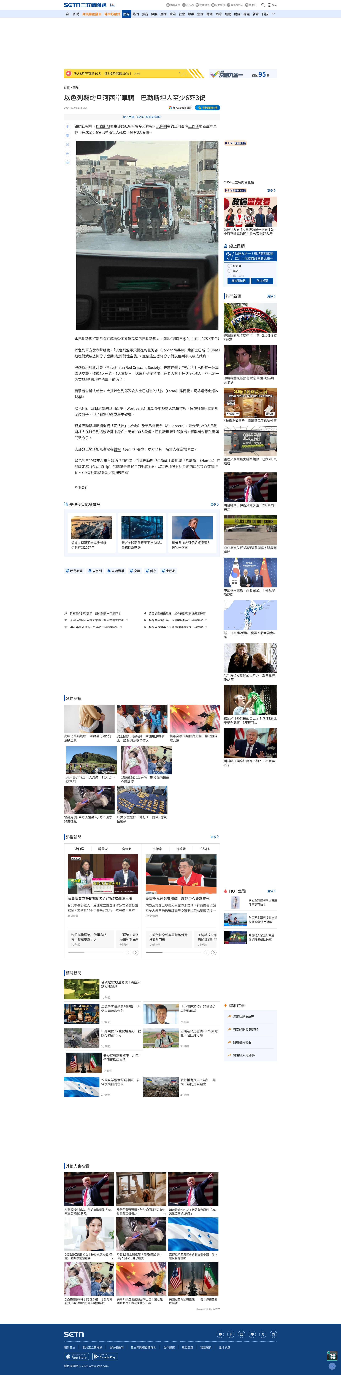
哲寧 (117, 449)
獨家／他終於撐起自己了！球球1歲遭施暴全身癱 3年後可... (250, 720)
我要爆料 (206, 1347)
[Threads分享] (67, 144)
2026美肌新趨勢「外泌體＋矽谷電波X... (95, 627)
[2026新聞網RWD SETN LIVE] (112, 5)
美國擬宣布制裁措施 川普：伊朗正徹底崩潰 (193, 1301)
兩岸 (219, 14)
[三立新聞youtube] (220, 1334)
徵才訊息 (224, 1347)
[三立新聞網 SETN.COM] (68, 14)
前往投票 (262, 280)
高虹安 (126, 848)
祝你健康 (204, 5)
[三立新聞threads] (273, 1334)
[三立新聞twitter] (262, 1334)
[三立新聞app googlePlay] (104, 1356)
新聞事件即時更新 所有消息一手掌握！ (95, 613)
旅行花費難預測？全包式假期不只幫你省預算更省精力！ (141, 1211)
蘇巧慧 (237, 266)
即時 (76, 14)
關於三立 (69, 1347)
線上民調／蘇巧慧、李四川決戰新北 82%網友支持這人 (141, 738)
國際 (126, 14)
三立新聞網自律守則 (143, 1347)
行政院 (181, 848)
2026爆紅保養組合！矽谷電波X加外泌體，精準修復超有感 (89, 1256)
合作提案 (169, 1347)
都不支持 (238, 276)
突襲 (210, 466)
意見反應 (187, 1347)
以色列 (161, 126)
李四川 (237, 271)
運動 (228, 14)
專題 (246, 14)
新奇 (256, 14)
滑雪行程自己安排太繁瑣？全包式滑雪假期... (98, 620)
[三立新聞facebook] (231, 1334)
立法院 (204, 848)
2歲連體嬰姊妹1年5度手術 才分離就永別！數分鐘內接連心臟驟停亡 (88, 1301)
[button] (263, 5)
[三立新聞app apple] (76, 1356)
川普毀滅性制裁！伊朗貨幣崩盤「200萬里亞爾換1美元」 (88, 1211)
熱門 (135, 14)
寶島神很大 (237, 5)
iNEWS (190, 5)
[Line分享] (67, 135)
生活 (200, 14)
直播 (163, 14)
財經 (237, 14)
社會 (182, 14)
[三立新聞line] (252, 1334)
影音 (145, 14)
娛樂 (191, 14)
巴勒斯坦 (103, 126)
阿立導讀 (220, 5)
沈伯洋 (79, 848)
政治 (172, 14)
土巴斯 (193, 126)
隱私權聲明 (116, 1347)
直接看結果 (238, 280)
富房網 (252, 5)
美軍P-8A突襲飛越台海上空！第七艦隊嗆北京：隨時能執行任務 (140, 1301)
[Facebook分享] (67, 126)
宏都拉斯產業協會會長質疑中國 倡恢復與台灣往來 (193, 1256)
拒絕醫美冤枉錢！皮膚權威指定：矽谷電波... (177, 620)
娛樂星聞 (175, 5)
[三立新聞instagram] (241, 1334)
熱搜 (154, 14)
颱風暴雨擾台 (92, 14)
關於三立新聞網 (92, 1347)
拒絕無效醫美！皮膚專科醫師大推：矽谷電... (177, 627)
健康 (209, 14)
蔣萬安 (103, 848)
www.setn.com (99, 1366)
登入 (274, 5)
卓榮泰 (157, 848)
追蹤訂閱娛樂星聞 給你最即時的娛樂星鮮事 (177, 613)
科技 (265, 14)
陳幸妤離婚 (112, 14)
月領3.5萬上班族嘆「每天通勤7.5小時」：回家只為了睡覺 (139, 1256)
